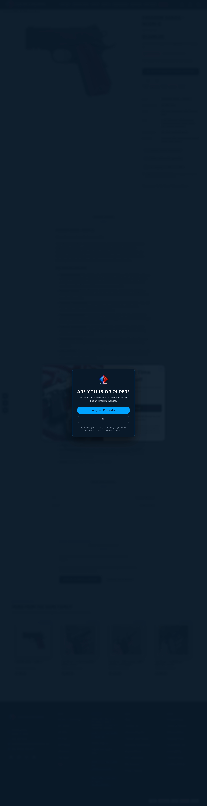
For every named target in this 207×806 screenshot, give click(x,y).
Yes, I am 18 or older (103, 410)
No (103, 419)
